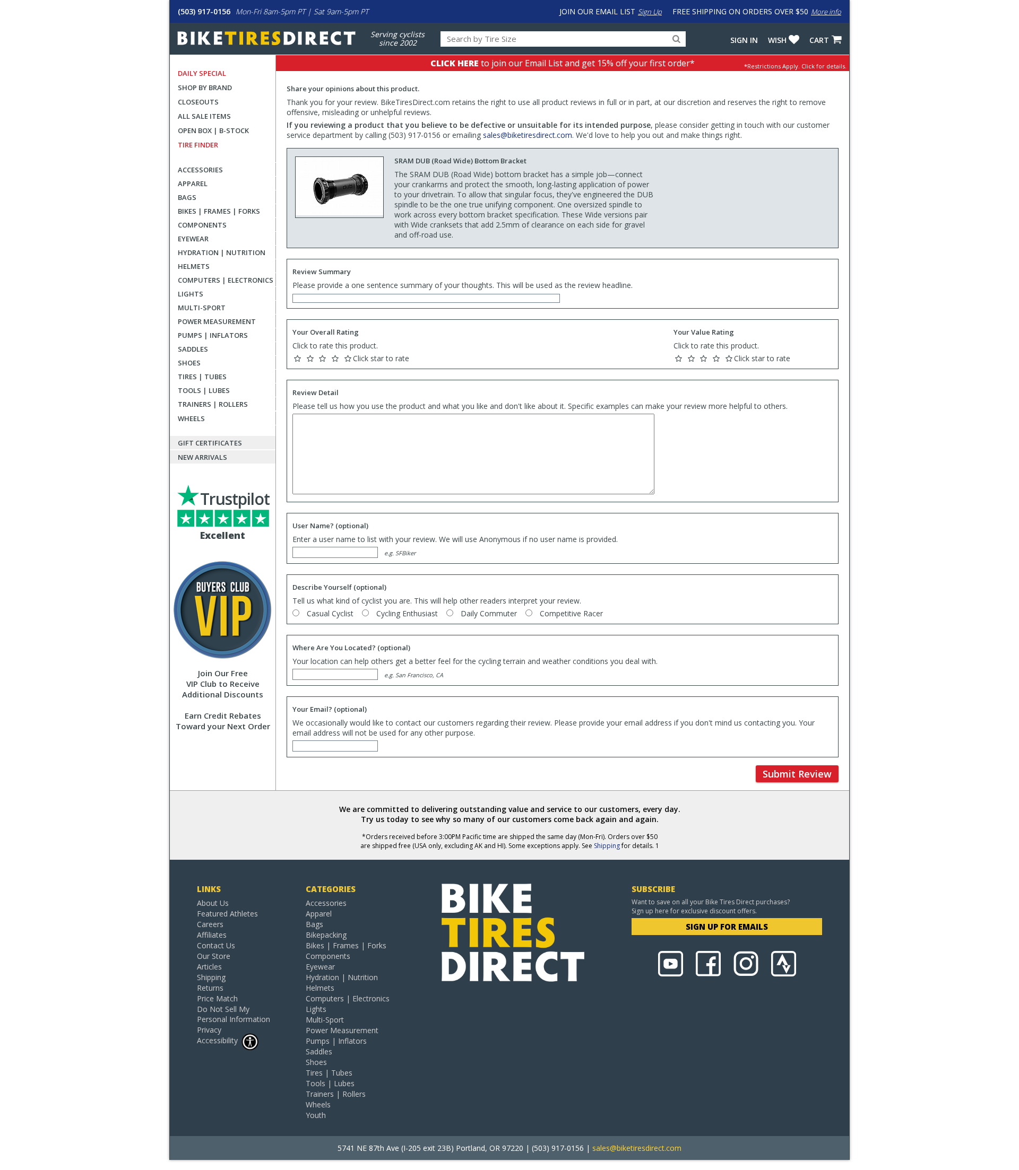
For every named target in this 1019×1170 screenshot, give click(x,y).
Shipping (607, 845)
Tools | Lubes (204, 390)
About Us (213, 903)
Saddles (193, 349)
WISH (777, 40)
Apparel (193, 183)
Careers (210, 924)
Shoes (189, 363)
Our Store (213, 956)
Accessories (200, 169)
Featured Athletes (227, 914)
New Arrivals (202, 457)
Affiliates (212, 935)
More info (826, 11)
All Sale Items (204, 116)
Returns (210, 988)
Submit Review (797, 773)
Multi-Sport (202, 307)
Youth (316, 1115)
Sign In (744, 40)
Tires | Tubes (202, 376)
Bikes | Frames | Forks (219, 211)
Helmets (194, 266)
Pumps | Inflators (213, 335)
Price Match (217, 998)
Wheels (191, 418)
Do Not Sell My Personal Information (233, 1014)
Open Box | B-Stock (213, 130)
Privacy (209, 1030)
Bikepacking (326, 935)
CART (819, 40)
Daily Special (202, 73)
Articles (209, 967)
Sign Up (650, 11)
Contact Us (216, 945)
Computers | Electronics (225, 280)
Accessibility (217, 1040)
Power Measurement (217, 321)
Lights (190, 294)
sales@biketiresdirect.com (527, 135)
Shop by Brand (205, 87)
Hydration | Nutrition (221, 252)
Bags (187, 197)
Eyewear (193, 238)
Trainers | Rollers (213, 404)
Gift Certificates (210, 443)
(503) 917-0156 (204, 11)
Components (202, 225)
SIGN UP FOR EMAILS (727, 926)
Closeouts (198, 102)
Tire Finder (198, 145)
